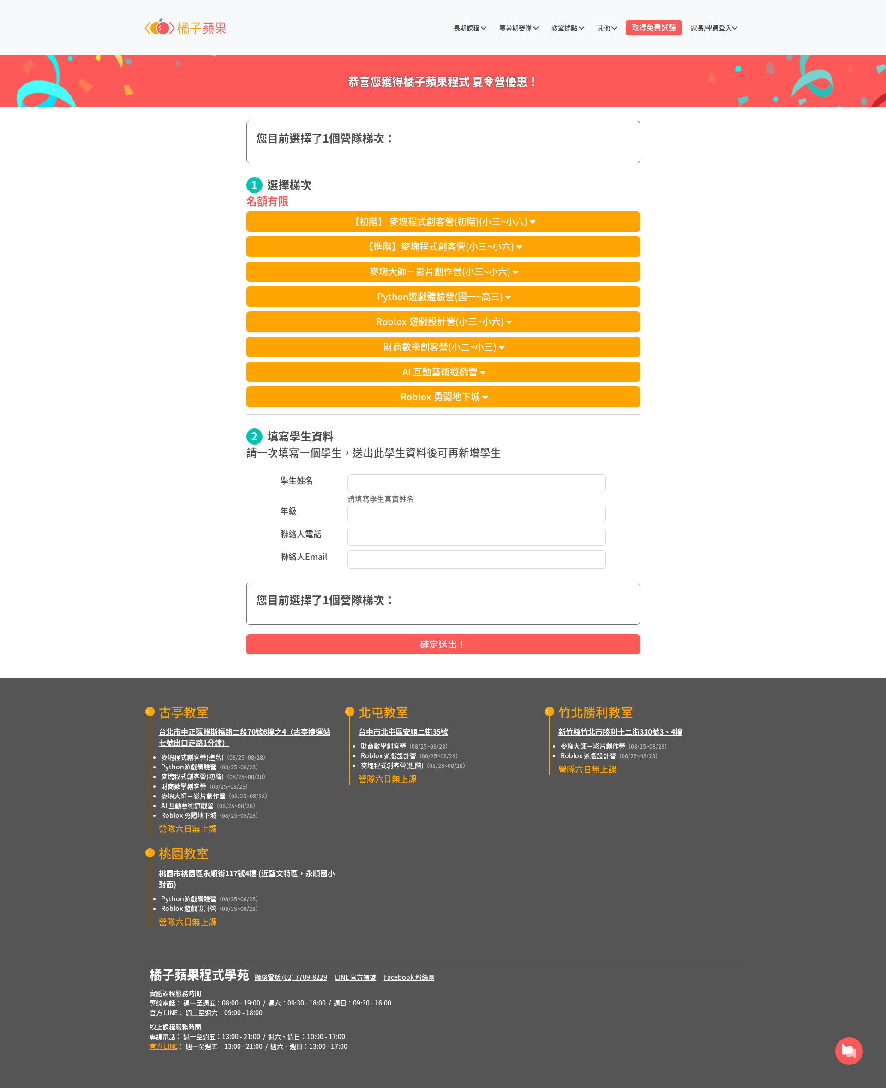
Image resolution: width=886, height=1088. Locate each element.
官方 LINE (164, 1046)
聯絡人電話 (301, 534)
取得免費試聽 (654, 27)
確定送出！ (443, 644)
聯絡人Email (303, 556)
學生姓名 (296, 480)
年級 (288, 511)
